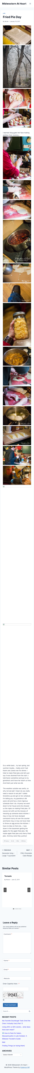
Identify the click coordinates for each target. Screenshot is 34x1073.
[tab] (13, 908)
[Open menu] (30, 3)
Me (17, 841)
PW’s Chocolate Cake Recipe (26, 853)
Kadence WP (25, 1067)
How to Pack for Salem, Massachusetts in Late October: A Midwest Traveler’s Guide (14, 1036)
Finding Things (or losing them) (13, 1046)
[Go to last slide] (5, 890)
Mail (3, 1042)
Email (6, 969)
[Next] (28, 890)
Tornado (8, 876)
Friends (6, 841)
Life (4, 13)
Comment (8, 934)
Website (7, 978)
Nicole (6, 21)
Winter (23, 841)
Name (6, 960)
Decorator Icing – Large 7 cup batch (8, 853)
